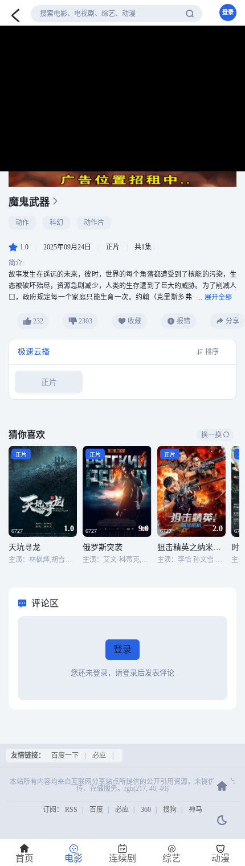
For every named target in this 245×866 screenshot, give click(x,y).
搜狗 (170, 810)
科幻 (56, 223)
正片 (49, 382)
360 (146, 810)
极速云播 (34, 351)
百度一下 (65, 756)
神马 (195, 810)
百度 (96, 810)
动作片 (94, 223)
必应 (99, 756)
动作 (22, 223)
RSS (71, 810)
